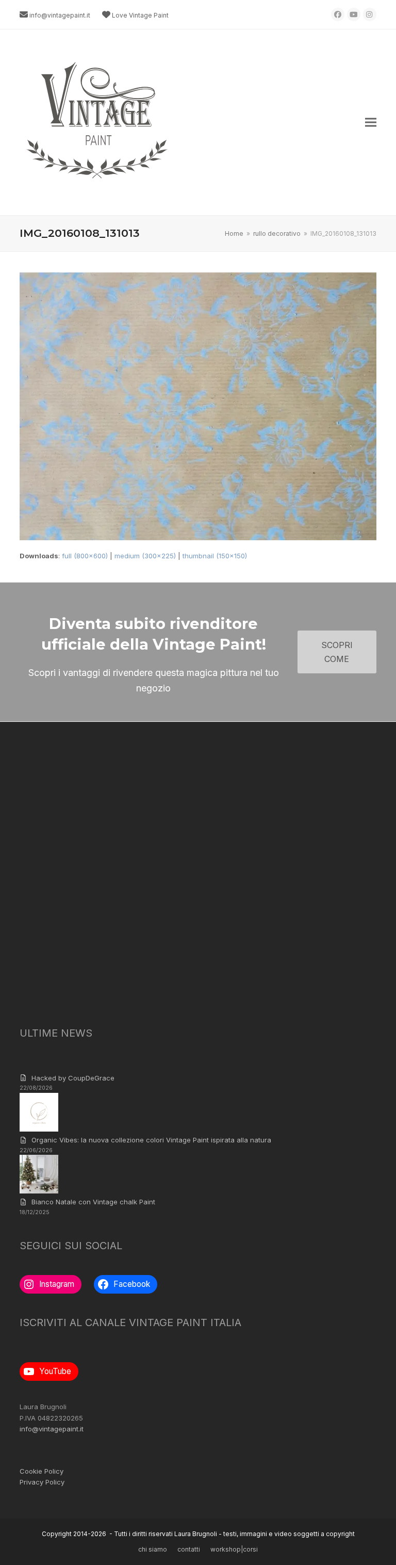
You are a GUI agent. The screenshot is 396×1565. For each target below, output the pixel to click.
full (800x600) (85, 556)
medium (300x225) (145, 556)
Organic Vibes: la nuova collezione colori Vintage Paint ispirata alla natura (151, 1140)
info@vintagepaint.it (59, 15)
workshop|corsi (234, 1549)
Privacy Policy (42, 1482)
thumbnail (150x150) (215, 556)
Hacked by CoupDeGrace (72, 1078)
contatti (188, 1549)
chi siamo (152, 1549)
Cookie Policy (41, 1471)
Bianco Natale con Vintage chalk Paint (93, 1202)
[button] (370, 122)
